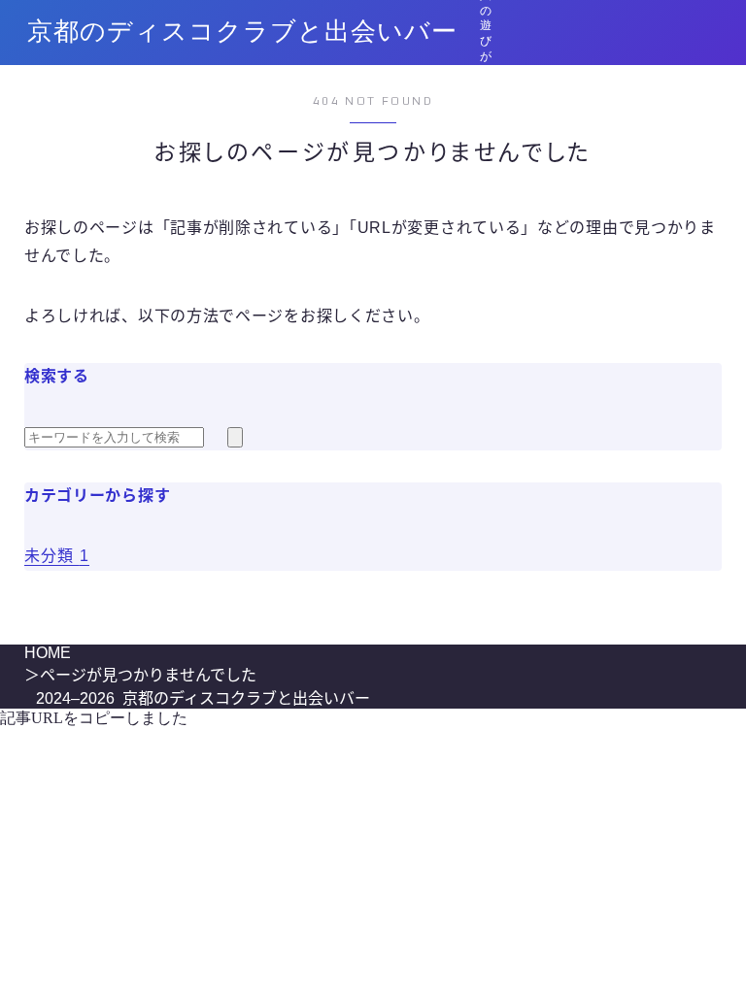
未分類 (56, 555)
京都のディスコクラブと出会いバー (242, 32)
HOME (47, 653)
